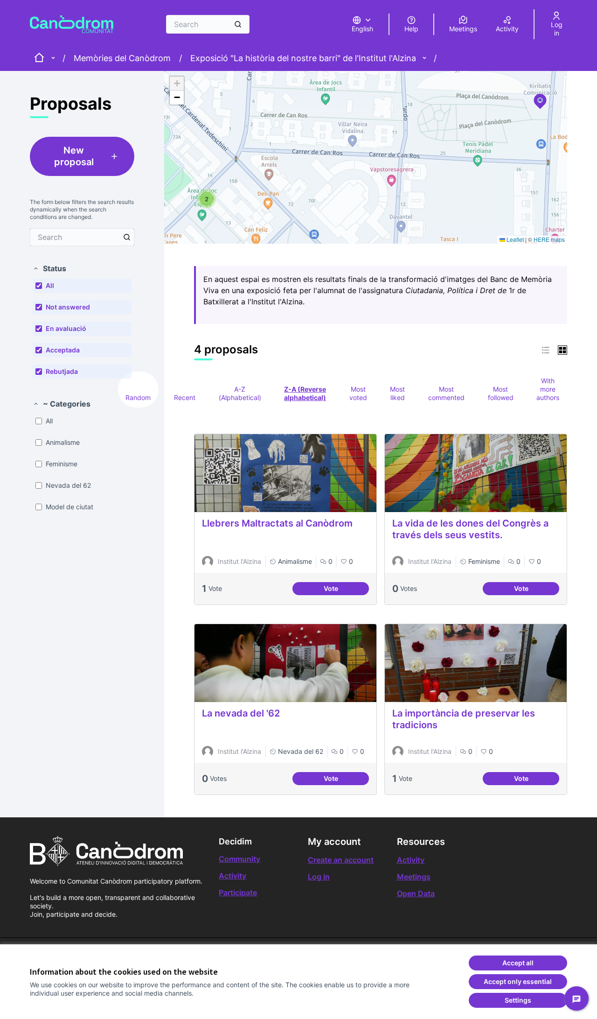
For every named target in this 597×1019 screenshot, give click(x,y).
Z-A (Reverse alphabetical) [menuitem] (305, 393)
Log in (319, 876)
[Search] (237, 24)
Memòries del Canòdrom (122, 58)
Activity (232, 875)
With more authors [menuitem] (547, 389)
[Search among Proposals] (127, 237)
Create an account (341, 859)
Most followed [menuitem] (501, 393)
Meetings (413, 876)
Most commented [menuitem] (446, 393)
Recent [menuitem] (184, 397)
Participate (238, 892)
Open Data (416, 893)
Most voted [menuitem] (358, 393)
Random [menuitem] (138, 397)
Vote (346, 589)
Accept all (518, 963)
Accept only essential (518, 981)
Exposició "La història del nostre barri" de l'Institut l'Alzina (303, 58)
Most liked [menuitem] (397, 393)
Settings (518, 1000)
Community (239, 859)
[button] (49, 268)
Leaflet (514, 239)
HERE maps (549, 239)
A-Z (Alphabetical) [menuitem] (240, 393)
